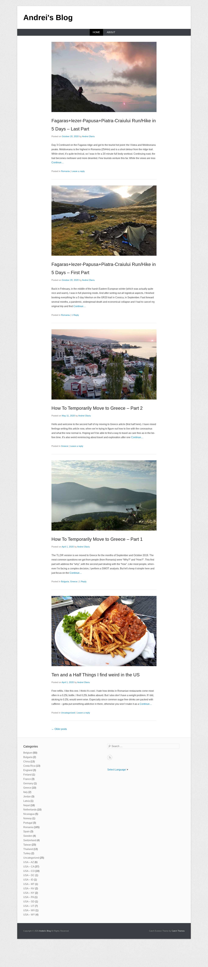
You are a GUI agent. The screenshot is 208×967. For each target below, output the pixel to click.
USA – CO (29, 871)
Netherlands (30, 809)
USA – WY (29, 914)
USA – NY (28, 893)
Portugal (27, 823)
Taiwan (27, 844)
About (111, 32)
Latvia (26, 801)
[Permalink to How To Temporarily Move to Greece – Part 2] (104, 364)
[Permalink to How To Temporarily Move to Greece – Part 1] (104, 495)
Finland (27, 774)
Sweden (27, 836)
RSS (109, 757)
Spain (26, 831)
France (27, 779)
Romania (65, 171)
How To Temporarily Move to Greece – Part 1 (97, 539)
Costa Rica (29, 766)
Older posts (59, 729)
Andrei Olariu (88, 136)
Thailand (28, 849)
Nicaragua (29, 814)
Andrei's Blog (48, 17)
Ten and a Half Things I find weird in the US (95, 674)
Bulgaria (65, 581)
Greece (64, 446)
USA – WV (29, 910)
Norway (27, 818)
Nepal (26, 805)
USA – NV (28, 888)
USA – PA (28, 897)
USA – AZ (28, 862)
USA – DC (29, 875)
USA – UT (28, 906)
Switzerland (29, 840)
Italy (25, 792)
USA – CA (28, 866)
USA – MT (28, 884)
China (26, 761)
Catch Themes (178, 931)
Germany (28, 783)
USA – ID (28, 879)
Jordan (27, 796)
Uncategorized (68, 712)
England (27, 770)
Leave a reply (78, 171)
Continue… (57, 162)
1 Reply (75, 315)
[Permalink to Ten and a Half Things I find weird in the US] (104, 631)
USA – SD (28, 901)
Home (96, 32)
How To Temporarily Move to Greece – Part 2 (97, 408)
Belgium (27, 752)
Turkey (27, 853)
